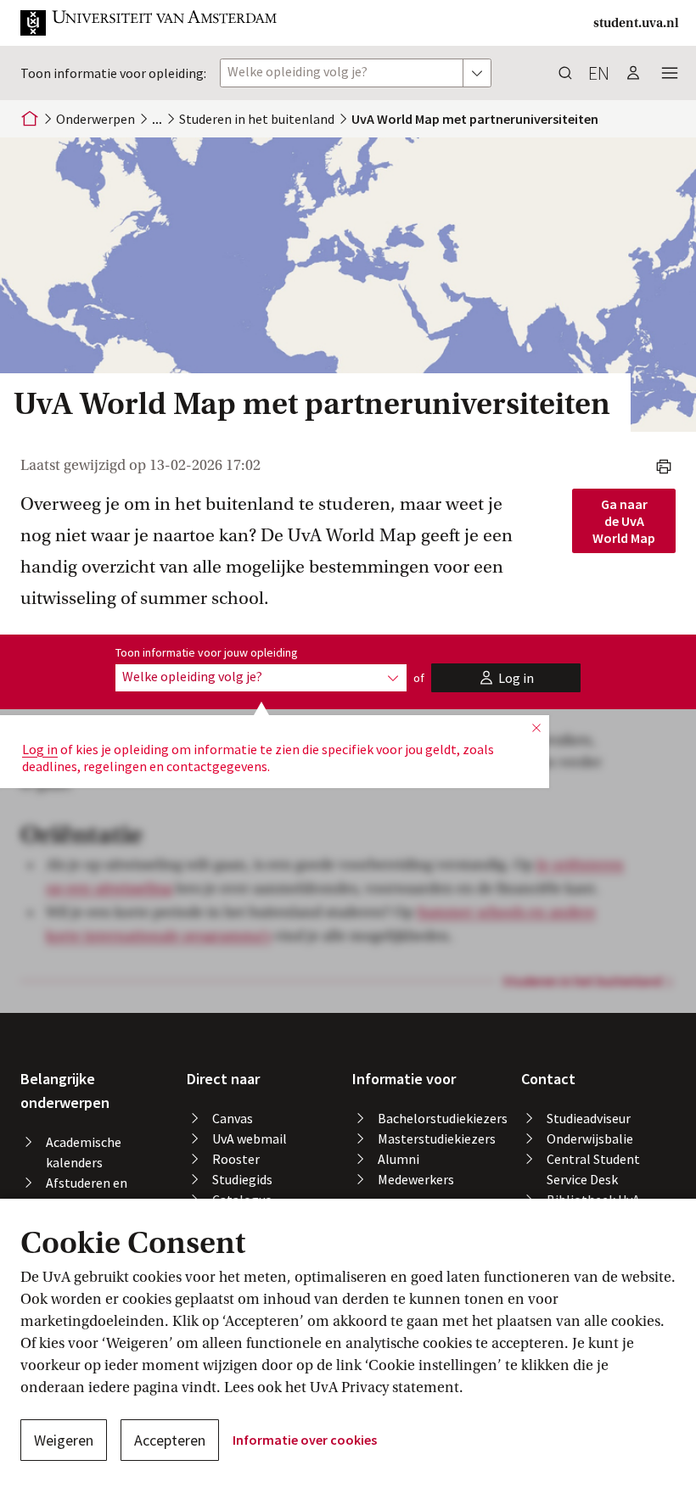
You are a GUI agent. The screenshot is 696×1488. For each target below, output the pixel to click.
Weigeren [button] (63, 1440)
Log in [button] (40, 749)
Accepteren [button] (169, 1440)
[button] (149, 23)
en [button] (598, 73)
